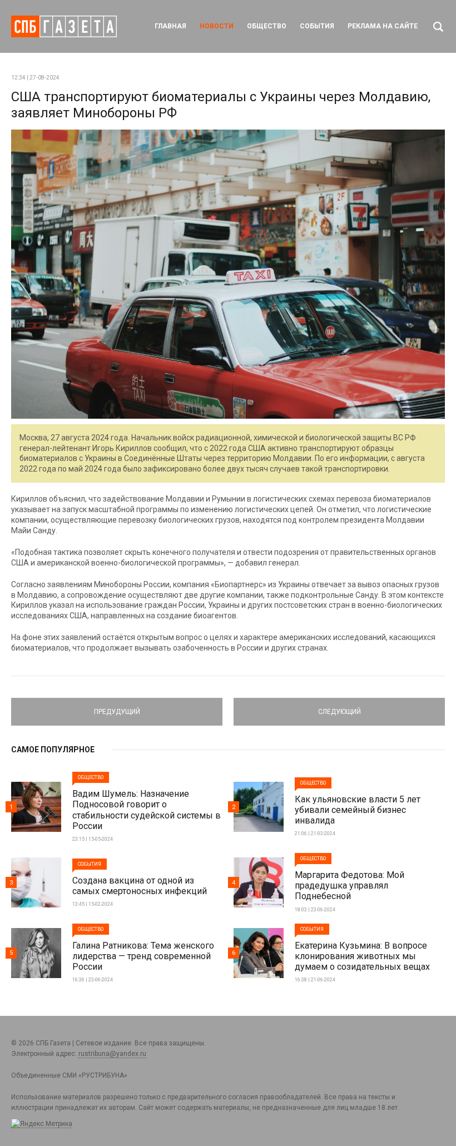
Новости (217, 26)
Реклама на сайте (383, 26)
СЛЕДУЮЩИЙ (339, 707)
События (317, 26)
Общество (266, 26)
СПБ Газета (64, 26)
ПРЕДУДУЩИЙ (117, 707)
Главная (170, 26)
